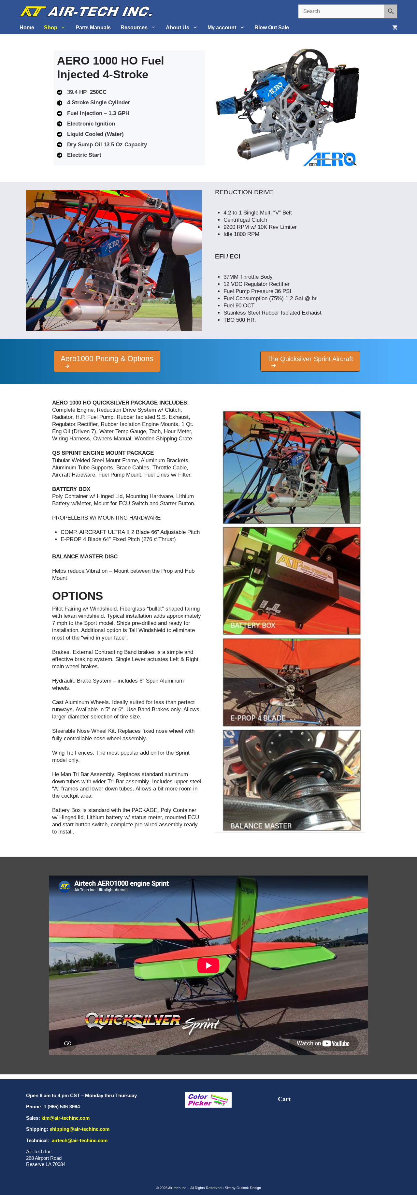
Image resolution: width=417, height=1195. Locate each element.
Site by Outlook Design (243, 1188)
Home (27, 27)
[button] (107, 361)
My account (222, 27)
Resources (134, 27)
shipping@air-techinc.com (79, 1129)
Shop (50, 27)
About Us (177, 27)
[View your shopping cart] (394, 27)
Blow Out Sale (271, 27)
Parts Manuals (93, 27)
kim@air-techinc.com (65, 1118)
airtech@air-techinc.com (79, 1140)
